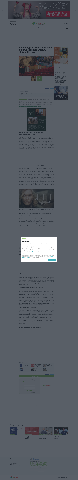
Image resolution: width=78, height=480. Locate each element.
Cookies (28, 257)
